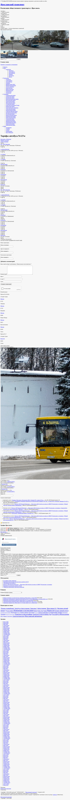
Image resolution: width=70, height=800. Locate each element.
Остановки (5, 94)
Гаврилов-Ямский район (12, 111)
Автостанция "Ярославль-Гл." (47, 608)
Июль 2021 (5, 696)
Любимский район (10, 120)
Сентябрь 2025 (6, 634)
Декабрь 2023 (6, 660)
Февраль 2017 (6, 761)
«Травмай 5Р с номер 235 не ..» (37, 500)
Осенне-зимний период (62, 610)
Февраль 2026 (6, 628)
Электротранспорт (19, 616)
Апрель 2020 (6, 714)
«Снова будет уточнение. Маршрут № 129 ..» (58, 501)
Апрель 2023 (6, 670)
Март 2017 (5, 760)
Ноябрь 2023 (6, 661)
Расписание (6, 78)
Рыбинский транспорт (6, 788)
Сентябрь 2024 (6, 649)
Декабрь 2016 (6, 764)
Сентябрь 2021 (6, 693)
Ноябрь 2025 (6, 631)
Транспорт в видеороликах (10, 614)
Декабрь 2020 (6, 704)
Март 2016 (5, 775)
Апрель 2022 (6, 684)
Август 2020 (6, 709)
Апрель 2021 (6, 699)
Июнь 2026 (5, 623)
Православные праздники (27, 612)
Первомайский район (11, 122)
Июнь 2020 (5, 712)
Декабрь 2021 (6, 689)
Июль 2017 (5, 755)
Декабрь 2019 (6, 719)
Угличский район (10, 118)
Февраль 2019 (6, 731)
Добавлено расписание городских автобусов (13, 587)
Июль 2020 (5, 710)
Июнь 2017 (5, 756)
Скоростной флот (43, 612)
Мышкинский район (11, 121)
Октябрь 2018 (6, 736)
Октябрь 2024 (6, 647)
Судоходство (53, 612)
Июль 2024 (5, 651)
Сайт (2, 281)
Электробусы (12, 71)
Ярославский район (10, 102)
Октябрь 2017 (6, 751)
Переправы (14, 612)
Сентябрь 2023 (6, 663)
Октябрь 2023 (6, 662)
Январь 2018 (6, 748)
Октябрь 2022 (6, 677)
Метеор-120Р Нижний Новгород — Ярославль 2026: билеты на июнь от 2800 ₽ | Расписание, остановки (38, 504)
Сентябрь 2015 (6, 782)
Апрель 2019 (6, 729)
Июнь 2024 (5, 652)
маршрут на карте (5, 140)
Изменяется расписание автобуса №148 (12, 585)
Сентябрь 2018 (6, 738)
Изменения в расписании (23, 610)
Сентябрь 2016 (6, 767)
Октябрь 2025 (6, 633)
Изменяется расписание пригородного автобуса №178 (16, 581)
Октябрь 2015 (6, 781)
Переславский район (11, 117)
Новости (5, 67)
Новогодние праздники (40, 610)
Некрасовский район (11, 110)
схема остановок (4, 141)
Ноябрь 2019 (6, 720)
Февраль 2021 (6, 702)
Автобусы (11, 70)
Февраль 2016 (6, 776)
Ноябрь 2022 (6, 676)
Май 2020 (5, 713)
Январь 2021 (6, 703)
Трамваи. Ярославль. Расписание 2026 (21, 500)
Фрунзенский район (10, 100)
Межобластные (9, 90)
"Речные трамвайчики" (7, 608)
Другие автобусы (10, 86)
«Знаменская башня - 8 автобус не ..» (26, 513)
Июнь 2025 (5, 637)
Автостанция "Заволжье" (29, 608)
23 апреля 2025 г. (11, 486)
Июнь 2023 (5, 667)
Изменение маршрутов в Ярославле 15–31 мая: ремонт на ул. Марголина (20, 602)
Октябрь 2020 (6, 707)
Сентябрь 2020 (6, 708)
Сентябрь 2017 (6, 752)
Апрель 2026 (6, 625)
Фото (4, 68)
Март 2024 (5, 656)
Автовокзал (8, 127)
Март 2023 (5, 671)
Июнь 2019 (5, 727)
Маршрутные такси (10, 84)
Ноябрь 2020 (6, 705)
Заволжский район (10, 101)
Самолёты (36, 612)
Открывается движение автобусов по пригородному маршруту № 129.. (31, 501)
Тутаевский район (10, 104)
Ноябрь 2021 (6, 691)
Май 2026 (5, 624)
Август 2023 (6, 665)
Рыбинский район (10, 106)
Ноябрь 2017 (6, 750)
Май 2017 (5, 757)
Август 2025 (6, 635)
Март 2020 (5, 715)
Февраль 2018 (6, 746)
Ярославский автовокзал (33, 616)
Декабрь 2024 (6, 645)
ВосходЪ (3, 338)
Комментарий (4, 274)
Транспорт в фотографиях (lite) (42, 614)
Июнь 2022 (5, 682)
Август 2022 (6, 680)
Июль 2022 (5, 681)
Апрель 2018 (6, 744)
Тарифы (8, 128)
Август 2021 (6, 694)
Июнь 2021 (5, 697)
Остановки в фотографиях (6, 612)
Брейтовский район (10, 125)
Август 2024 (6, 650)
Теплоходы (11, 75)
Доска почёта (9, 610)
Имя (2, 276)
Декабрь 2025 (6, 630)
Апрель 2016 (6, 774)
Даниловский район (10, 109)
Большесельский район (11, 112)
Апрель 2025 (6, 640)
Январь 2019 (6, 733)
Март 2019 (5, 730)
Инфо (4, 126)
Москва (2, 299)
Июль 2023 (5, 666)
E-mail (2, 279)
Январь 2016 (6, 777)
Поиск (2, 59)
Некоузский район (10, 123)
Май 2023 (5, 668)
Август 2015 (6, 783)
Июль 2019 (5, 725)
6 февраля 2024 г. (11, 481)
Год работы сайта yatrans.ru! (9, 580)
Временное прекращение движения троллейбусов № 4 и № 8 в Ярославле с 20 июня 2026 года (25, 599)
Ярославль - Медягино (6, 139)
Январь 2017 (6, 762)
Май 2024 (5, 654)
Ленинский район (10, 96)
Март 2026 (5, 626)
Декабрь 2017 (6, 749)
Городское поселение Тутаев (12, 105)
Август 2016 (6, 769)
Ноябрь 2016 (6, 765)
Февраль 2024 (6, 657)
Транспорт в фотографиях (23, 614)
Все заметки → (4, 532)
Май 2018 (5, 743)
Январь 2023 (6, 673)
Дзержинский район (11, 95)
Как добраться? (9, 132)
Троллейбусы (12, 73)
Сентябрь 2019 (6, 723)
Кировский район (10, 97)
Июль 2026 (5, 621)
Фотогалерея (64, 614)
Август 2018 (6, 739)
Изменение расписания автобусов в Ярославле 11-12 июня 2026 (18, 600)
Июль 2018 (5, 740)
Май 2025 (5, 639)
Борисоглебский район (11, 115)
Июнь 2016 (5, 771)
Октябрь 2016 (6, 766)
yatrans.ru (55, 794)
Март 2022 (5, 686)
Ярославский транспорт (12, 4)
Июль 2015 (5, 785)
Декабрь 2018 (6, 734)
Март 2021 (5, 701)
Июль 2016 (5, 770)
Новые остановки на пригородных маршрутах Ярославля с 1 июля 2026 (20, 597)
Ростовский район (10, 114)
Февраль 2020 (6, 717)
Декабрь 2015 (6, 778)
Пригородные (9, 88)
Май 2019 (5, 728)
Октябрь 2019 (6, 722)
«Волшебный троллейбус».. (9, 583)
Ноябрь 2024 (6, 646)
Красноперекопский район (12, 99)
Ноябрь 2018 (6, 735)
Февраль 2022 (6, 687)
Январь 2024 (6, 658)
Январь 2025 (6, 644)
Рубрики (3, 592)
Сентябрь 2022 (6, 678)
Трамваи (11, 74)
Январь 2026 (6, 629)
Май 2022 (5, 683)
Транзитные (9, 91)
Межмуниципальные (11, 85)
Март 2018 (5, 745)
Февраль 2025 (6, 642)
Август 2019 (6, 724)
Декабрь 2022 (6, 675)
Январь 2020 (6, 718)
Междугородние (10, 89)
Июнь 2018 (5, 741)
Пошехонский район (11, 116)
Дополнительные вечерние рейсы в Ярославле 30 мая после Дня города (20, 601)
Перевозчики (9, 131)
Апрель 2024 (6, 655)
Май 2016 (5, 772)
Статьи (7, 130)
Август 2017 (6, 754)
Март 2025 (5, 641)
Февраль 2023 (6, 672)
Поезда (10, 76)
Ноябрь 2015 (6, 780)
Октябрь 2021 (6, 692)
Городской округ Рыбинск (12, 107)
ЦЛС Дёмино (4, 616)
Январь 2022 (6, 688)
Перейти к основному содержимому (9, 64)
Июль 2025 (5, 636)
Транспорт (8, 69)
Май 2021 (5, 698)
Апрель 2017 (6, 759)
